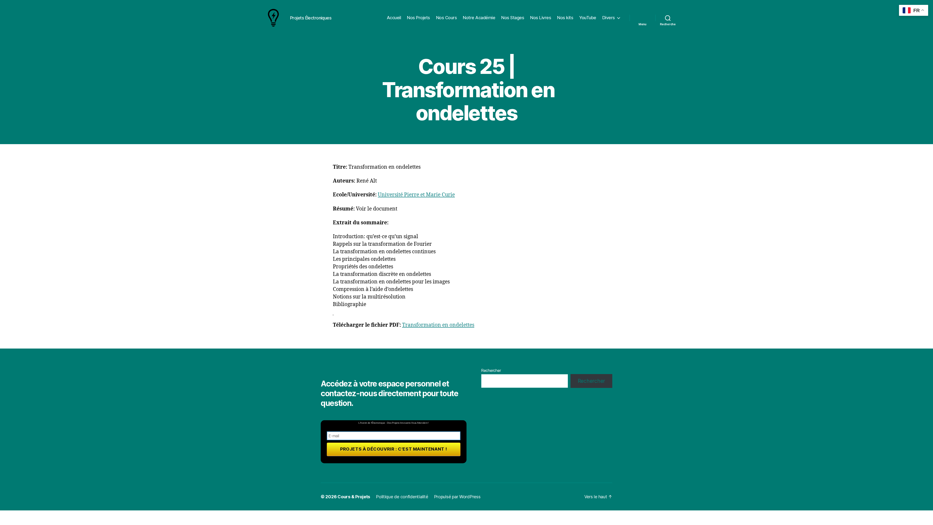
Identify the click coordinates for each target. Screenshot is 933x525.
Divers (608, 17)
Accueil (394, 17)
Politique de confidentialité (402, 496)
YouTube (587, 17)
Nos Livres (540, 17)
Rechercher (491, 370)
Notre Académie (479, 17)
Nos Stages (512, 17)
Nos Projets (418, 17)
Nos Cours (446, 17)
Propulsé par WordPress (457, 496)
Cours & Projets (353, 496)
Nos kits (565, 17)
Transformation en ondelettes (438, 325)
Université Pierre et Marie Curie (416, 195)
